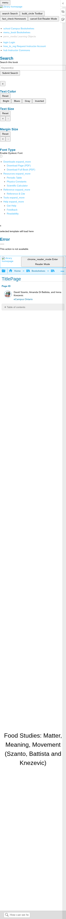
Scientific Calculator (17, 185)
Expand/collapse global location (62, 270)
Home (17, 271)
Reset (5, 96)
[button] (12, 209)
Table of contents (16, 307)
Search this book (9, 62)
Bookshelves (38, 271)
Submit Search (10, 73)
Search (7, 915)
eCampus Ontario (23, 299)
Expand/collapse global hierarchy (5, 271)
